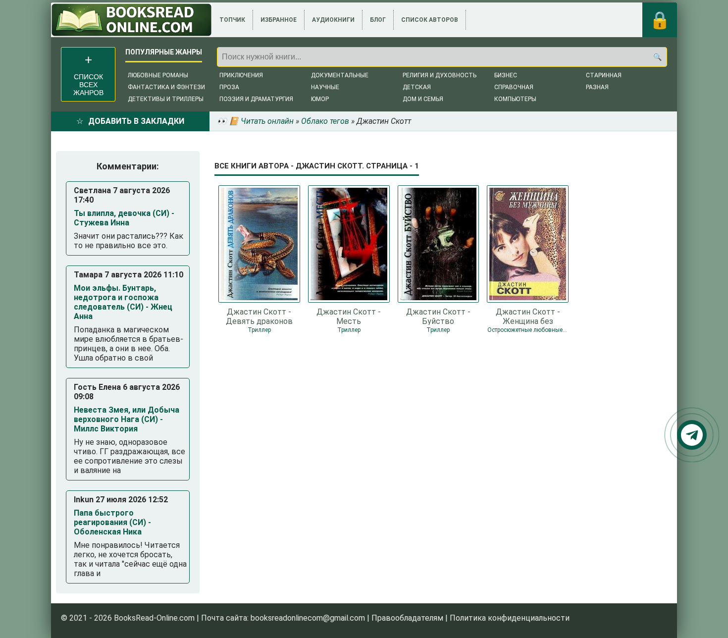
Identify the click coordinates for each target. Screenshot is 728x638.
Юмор (320, 99)
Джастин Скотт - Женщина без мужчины (528, 316)
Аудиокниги (333, 19)
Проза (229, 87)
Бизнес (505, 75)
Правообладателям (407, 618)
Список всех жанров (88, 85)
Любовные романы (158, 75)
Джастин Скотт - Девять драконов (259, 316)
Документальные (339, 75)
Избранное (278, 19)
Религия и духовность (439, 75)
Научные (325, 87)
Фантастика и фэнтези (166, 87)
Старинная (604, 75)
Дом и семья (423, 99)
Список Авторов (429, 19)
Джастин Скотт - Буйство (438, 316)
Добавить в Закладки (136, 121)
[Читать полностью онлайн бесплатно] (131, 19)
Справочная (513, 87)
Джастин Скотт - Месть (348, 316)
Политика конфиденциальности (510, 618)
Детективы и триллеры (166, 99)
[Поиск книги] (657, 57)
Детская (417, 87)
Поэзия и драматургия (256, 99)
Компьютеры (515, 99)
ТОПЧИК (232, 19)
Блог (378, 19)
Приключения (241, 75)
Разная (597, 87)
